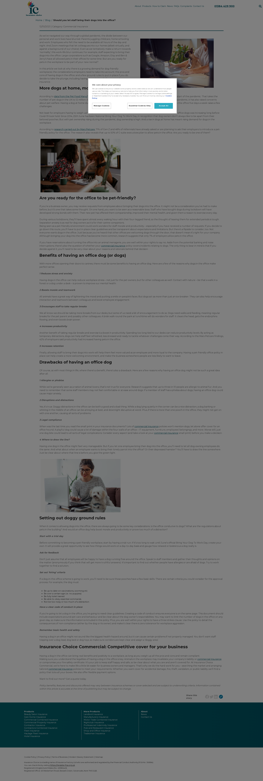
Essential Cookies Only (140, 106)
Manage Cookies (101, 106)
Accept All (163, 106)
